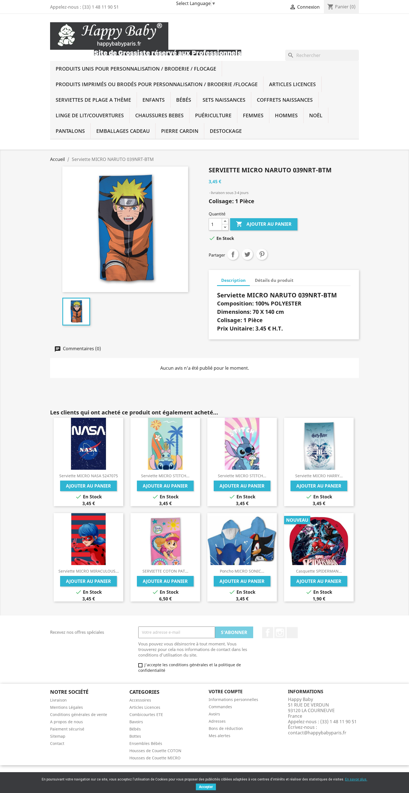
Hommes (286, 115)
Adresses (217, 721)
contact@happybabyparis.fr (317, 733)
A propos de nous (66, 721)
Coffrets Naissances (285, 99)
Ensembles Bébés (145, 743)
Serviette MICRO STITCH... (165, 475)
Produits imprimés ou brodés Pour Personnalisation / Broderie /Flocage (157, 84)
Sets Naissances (224, 99)
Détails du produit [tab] (274, 280)
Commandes (220, 706)
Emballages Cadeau (123, 131)
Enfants (153, 99)
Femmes (253, 115)
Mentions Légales (66, 707)
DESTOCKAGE (226, 131)
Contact (57, 743)
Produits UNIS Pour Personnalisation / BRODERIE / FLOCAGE (136, 68)
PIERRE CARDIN (179, 131)
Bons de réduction (226, 728)
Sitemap (57, 736)
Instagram (279, 632)
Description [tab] (233, 280)
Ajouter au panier (264, 224)
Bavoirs (136, 721)
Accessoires (140, 700)
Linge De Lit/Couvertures (90, 115)
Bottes (135, 736)
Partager (232, 254)
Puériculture (213, 115)
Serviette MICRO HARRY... (319, 475)
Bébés (183, 99)
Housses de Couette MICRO (155, 757)
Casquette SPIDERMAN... (319, 571)
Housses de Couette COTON (155, 750)
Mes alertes (219, 735)
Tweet (247, 254)
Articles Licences (292, 84)
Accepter (206, 787)
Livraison (58, 700)
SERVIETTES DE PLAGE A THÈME (93, 99)
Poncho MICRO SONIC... (242, 571)
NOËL (315, 115)
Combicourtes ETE (146, 714)
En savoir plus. (356, 779)
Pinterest (261, 254)
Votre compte (226, 691)
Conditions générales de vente (78, 714)
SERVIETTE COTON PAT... (165, 571)
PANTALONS (70, 131)
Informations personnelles (233, 699)
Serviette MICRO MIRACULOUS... (88, 571)
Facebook (267, 632)
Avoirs (214, 714)
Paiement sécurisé (67, 729)
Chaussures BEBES (159, 115)
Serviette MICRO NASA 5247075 (88, 475)
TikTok (292, 632)
